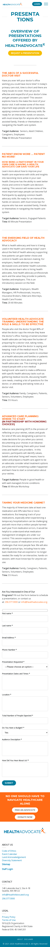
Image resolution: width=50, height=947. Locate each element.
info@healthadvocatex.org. (34, 602)
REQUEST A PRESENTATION (25, 53)
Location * (6, 694)
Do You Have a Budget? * (13, 727)
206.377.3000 (11, 602)
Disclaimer (28, 939)
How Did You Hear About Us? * (15, 760)
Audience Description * (12, 739)
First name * (7, 613)
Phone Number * (9, 649)
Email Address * (9, 637)
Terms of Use (9, 920)
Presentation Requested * (13, 662)
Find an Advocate (25, 810)
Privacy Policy (8, 916)
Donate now (25, 817)
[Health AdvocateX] (12, 4)
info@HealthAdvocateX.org (15, 894)
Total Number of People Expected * (17, 715)
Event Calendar (9, 854)
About (20, 939)
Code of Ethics (9, 850)
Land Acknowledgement (14, 857)
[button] (46, 4)
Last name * (7, 625)
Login (37, 4)
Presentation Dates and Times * (16, 673)
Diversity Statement (12, 860)
